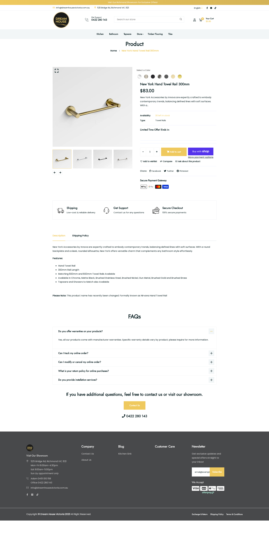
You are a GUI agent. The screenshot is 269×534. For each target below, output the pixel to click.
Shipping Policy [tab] (80, 235)
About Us (86, 460)
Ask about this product (189, 161)
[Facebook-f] (207, 8)
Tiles (170, 34)
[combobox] (149, 19)
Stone (139, 34)
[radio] (139, 76)
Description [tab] (59, 235)
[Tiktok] (215, 8)
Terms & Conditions (234, 514)
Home (113, 50)
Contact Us (134, 405)
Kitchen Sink (125, 453)
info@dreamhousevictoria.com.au (72, 7)
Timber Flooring (155, 34)
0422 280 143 (99, 20)
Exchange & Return (199, 514)
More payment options (200, 157)
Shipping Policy (216, 514)
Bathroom (113, 34)
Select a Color (143, 70)
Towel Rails (160, 120)
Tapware (127, 34)
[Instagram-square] (211, 8)
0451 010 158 (44, 478)
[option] (92, 107)
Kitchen (100, 34)
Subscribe (217, 471)
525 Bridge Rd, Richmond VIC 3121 (113, 7)
